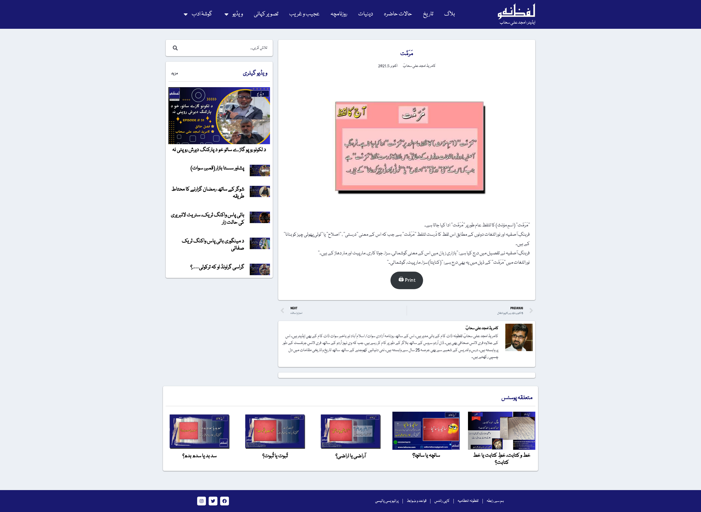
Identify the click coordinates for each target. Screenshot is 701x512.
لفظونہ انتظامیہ (468, 501)
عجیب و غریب (304, 14)
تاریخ (428, 14)
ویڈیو (237, 14)
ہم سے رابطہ (495, 501)
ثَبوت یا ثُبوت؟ (275, 456)
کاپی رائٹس (442, 501)
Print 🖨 (406, 280)
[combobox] (225, 47)
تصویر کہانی (266, 14)
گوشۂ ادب (202, 14)
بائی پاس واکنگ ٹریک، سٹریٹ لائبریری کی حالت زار (207, 218)
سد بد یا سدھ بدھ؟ (199, 456)
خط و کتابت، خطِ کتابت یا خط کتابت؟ (501, 459)
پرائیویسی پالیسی (387, 501)
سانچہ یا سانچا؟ (426, 455)
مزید (174, 73)
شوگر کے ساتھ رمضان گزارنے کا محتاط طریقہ (207, 193)
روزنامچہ (339, 14)
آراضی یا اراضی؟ (350, 456)
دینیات (365, 14)
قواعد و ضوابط (416, 501)
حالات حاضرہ (398, 14)
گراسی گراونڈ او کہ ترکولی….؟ (217, 267)
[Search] (174, 47)
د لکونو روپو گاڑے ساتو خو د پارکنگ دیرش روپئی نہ (219, 150)
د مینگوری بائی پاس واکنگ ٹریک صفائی (213, 244)
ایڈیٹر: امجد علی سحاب (517, 22)
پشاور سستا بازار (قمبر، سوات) (217, 168)
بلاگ (449, 14)
